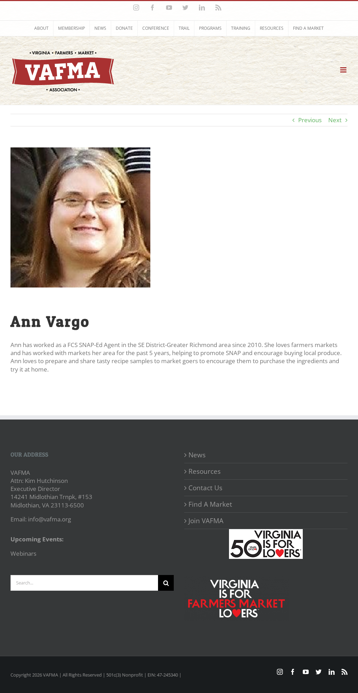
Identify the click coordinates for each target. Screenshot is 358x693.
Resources (204, 471)
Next (335, 120)
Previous (310, 120)
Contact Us (205, 487)
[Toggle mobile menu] (344, 70)
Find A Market (210, 504)
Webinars (23, 553)
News (197, 454)
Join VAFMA (205, 520)
